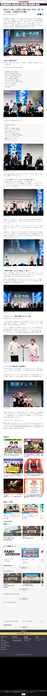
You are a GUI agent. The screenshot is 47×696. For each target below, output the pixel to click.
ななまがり (36, 424)
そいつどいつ (11, 424)
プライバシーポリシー (16, 637)
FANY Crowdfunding (5, 644)
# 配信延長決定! (16, 4)
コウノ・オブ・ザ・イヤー (23, 423)
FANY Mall (3, 646)
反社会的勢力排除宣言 (16, 639)
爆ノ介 (40, 426)
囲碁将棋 (26, 426)
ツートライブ (21, 424)
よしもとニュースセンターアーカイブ (41, 638)
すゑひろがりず (37, 423)
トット (32, 424)
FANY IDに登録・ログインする (23, 632)
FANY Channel (4, 642)
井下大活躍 (15, 426)
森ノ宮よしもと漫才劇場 (34, 426)
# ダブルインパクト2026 (6, 4)
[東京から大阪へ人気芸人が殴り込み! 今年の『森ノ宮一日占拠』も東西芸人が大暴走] (38, 14)
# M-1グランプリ (24, 4)
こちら (20, 420)
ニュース (12, 14)
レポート (16, 14)
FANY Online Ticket (5, 640)
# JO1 (38, 4)
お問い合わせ (26, 639)
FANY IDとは (23, 629)
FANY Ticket (3, 639)
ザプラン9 (31, 423)
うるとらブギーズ (13, 423)
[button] (45, 2)
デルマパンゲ (27, 424)
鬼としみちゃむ (18, 428)
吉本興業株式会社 (27, 637)
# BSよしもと (31, 4)
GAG (9, 423)
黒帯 (22, 428)
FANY (6, 423)
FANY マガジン (8, 56)
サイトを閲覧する (23, 567)
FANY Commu (4, 647)
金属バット (12, 428)
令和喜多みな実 (21, 426)
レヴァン (10, 426)
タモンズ (16, 424)
